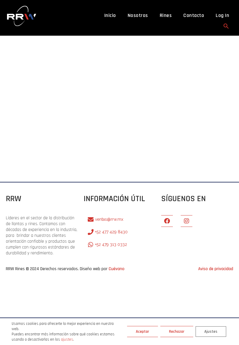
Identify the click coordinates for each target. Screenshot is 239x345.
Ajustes (210, 331)
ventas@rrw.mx (109, 219)
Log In (222, 15)
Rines (166, 15)
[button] (226, 26)
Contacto (193, 15)
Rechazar (176, 331)
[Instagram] (186, 221)
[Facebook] (167, 221)
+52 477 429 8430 (111, 232)
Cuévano (116, 269)
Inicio (110, 15)
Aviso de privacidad (215, 269)
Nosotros (138, 15)
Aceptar (142, 331)
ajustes (67, 339)
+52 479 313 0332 (111, 244)
